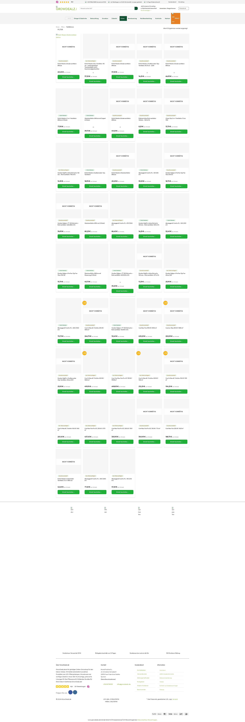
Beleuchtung (94, 18)
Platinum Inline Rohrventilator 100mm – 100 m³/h (147, 119)
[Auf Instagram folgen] (188, 2)
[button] (168, 8)
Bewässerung (132, 18)
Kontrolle (158, 18)
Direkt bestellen (67, 77)
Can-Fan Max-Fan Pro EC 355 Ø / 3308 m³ (122, 379)
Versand (175, 699)
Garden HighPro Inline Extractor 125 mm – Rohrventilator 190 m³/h (68, 173)
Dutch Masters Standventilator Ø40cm (121, 173)
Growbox (105, 18)
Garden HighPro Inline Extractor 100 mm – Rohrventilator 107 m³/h (149, 274)
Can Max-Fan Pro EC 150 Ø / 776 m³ (149, 428)
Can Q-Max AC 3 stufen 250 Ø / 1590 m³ (94, 328)
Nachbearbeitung (146, 18)
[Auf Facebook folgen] (186, 2)
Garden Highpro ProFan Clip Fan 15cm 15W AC (67, 274)
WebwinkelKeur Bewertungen (147, 720)
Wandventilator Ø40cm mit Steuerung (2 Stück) (93, 274)
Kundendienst (172, 2)
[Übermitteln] (136, 8)
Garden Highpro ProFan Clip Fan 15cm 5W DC (175, 173)
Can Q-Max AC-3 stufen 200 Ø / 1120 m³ (148, 379)
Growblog (181, 2)
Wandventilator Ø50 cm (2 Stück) (95, 223)
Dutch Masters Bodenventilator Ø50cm (175, 64)
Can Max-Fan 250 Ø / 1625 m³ (175, 428)
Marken (167, 18)
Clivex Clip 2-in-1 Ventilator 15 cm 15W (176, 119)
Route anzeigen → (146, 10)
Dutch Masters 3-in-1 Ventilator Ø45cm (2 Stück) (67, 119)
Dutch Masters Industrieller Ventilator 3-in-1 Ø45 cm (66, 479)
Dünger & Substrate (80, 18)
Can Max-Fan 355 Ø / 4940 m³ (148, 328)
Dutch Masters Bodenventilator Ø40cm (121, 64)
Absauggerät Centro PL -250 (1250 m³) (95, 479)
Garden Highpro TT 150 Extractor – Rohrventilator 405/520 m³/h (122, 274)
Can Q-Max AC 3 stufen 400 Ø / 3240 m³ (94, 379)
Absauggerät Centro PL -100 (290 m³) (176, 224)
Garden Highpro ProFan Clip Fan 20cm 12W (175, 274)
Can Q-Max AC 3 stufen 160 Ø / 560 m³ (68, 429)
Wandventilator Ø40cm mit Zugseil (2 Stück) (95, 119)
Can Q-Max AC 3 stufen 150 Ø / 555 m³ (176, 379)
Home (57, 27)
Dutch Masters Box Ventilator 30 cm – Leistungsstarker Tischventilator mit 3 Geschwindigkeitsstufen (95, 65)
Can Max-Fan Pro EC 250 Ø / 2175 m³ (95, 429)
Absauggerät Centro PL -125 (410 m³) (148, 173)
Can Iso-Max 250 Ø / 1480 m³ (174, 328)
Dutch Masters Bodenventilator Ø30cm (121, 119)
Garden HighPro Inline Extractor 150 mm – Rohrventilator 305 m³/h (149, 224)
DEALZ (177, 18)
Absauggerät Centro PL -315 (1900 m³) (122, 224)
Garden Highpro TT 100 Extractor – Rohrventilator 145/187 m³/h (122, 328)
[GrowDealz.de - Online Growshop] (66, 8)
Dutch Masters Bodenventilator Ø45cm (67, 64)
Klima (122, 18)
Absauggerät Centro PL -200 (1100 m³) (68, 328)
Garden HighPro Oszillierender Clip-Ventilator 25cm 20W (67, 379)
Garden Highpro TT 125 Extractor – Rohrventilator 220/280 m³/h (68, 224)
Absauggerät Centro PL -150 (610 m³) (122, 479)
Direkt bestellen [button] (94, 81)
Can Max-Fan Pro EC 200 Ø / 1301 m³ (122, 429)
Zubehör (114, 18)
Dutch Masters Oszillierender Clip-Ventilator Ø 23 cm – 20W (149, 64)
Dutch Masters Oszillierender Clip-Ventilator (95, 173)
